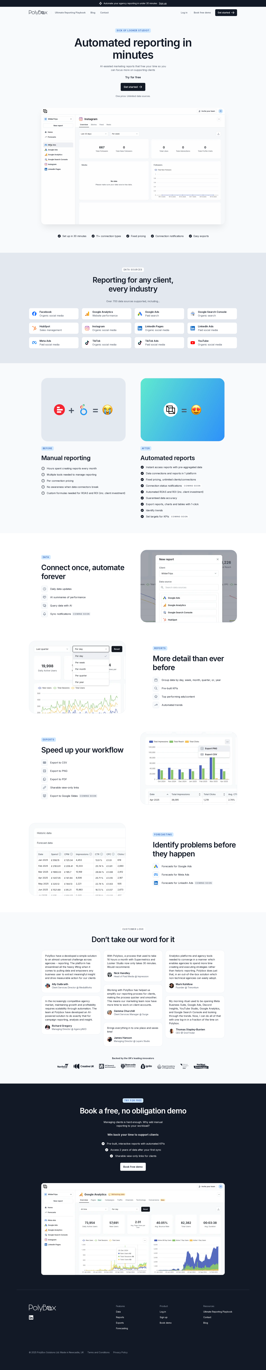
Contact (207, 1317)
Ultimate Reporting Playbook (217, 1311)
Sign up (163, 3)
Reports (120, 1317)
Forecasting (122, 1328)
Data (118, 1311)
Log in (163, 1311)
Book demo (166, 1322)
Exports (120, 1322)
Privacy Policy (120, 1352)
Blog (205, 1322)
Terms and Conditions (98, 1352)
